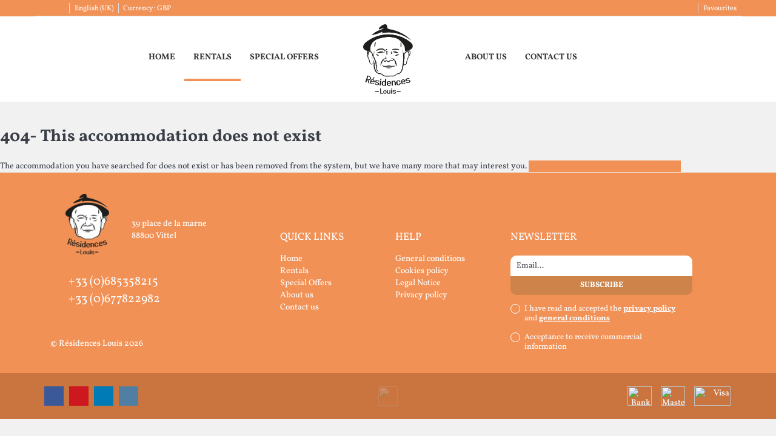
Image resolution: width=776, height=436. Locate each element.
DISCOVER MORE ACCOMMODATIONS (605, 166)
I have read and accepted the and (599, 313)
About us (486, 57)
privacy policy (649, 308)
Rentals (212, 57)
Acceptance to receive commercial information (583, 342)
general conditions (574, 318)
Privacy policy (421, 295)
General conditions (430, 259)
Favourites (720, 8)
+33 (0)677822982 (114, 299)
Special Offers (284, 57)
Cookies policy (422, 271)
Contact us (551, 57)
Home (162, 57)
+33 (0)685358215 (113, 281)
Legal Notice (418, 283)
